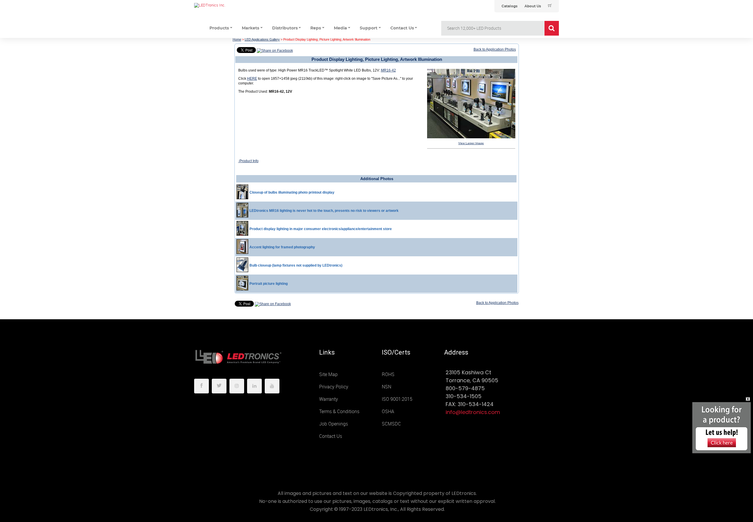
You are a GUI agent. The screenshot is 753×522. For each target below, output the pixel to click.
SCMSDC (391, 424)
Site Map (328, 374)
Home (237, 39)
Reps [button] (315, 28)
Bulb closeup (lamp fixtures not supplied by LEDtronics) (295, 265)
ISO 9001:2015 (397, 399)
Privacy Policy (333, 387)
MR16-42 (388, 70)
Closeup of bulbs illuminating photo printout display (291, 192)
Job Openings (333, 424)
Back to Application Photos (495, 49)
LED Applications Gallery (262, 39)
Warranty (328, 399)
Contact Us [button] (402, 28)
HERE (252, 79)
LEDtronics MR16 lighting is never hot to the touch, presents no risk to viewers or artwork (324, 211)
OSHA (388, 411)
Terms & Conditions (339, 411)
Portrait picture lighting (268, 284)
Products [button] (219, 28)
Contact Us (330, 436)
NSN (386, 387)
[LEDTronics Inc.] (238, 5)
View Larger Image (471, 143)
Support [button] (368, 28)
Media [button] (340, 28)
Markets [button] (250, 28)
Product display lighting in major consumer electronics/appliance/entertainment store (320, 229)
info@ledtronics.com (473, 412)
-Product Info (248, 161)
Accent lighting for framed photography (282, 247)
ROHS (388, 374)
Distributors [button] (285, 28)
